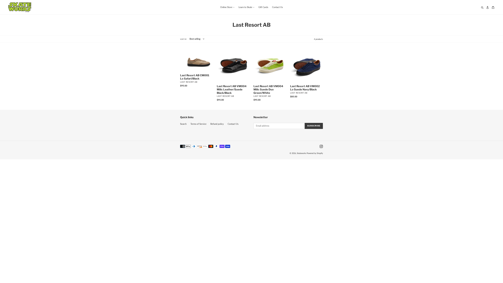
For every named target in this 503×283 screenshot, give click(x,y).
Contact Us (233, 124)
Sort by (183, 39)
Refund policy (217, 124)
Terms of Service (198, 124)
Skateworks (301, 153)
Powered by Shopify (315, 153)
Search (183, 124)
